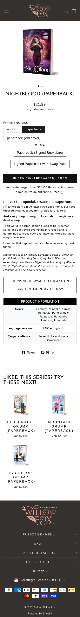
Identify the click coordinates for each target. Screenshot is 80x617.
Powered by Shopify (40, 613)
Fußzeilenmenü (39, 534)
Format (40, 145)
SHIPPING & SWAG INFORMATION (40, 281)
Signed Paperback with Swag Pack (39, 164)
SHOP (39, 543)
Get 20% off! (39, 562)
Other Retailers (39, 552)
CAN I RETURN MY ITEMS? (40, 289)
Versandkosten (43, 109)
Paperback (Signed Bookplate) (40, 153)
